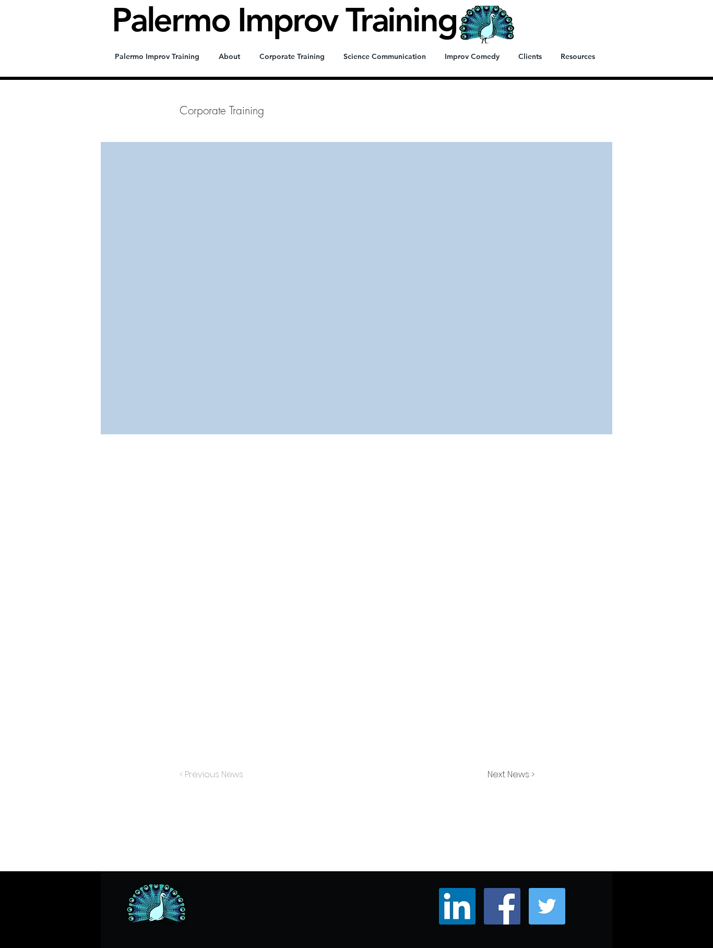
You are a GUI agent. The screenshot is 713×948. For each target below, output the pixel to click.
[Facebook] (502, 906)
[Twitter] (547, 906)
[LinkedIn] (457, 906)
